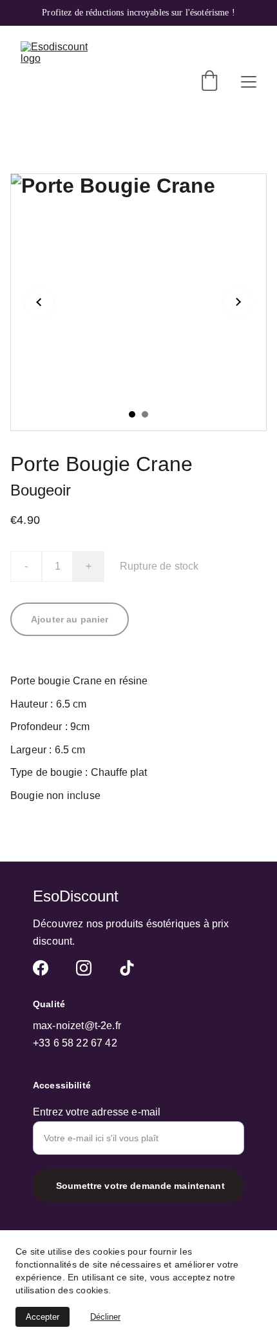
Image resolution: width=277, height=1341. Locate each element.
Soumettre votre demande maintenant (140, 1186)
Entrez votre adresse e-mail (96, 1111)
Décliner (105, 1317)
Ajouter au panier (69, 619)
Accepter (42, 1317)
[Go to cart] (209, 82)
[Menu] (248, 82)
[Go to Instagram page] (83, 968)
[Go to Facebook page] (40, 968)
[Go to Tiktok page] (127, 968)
